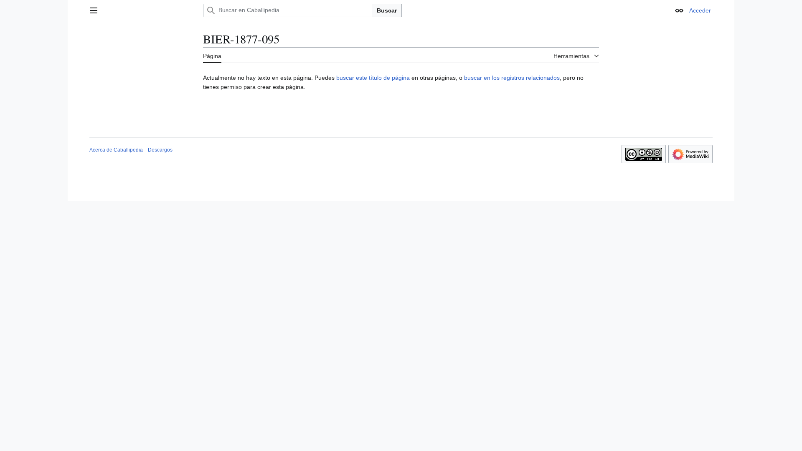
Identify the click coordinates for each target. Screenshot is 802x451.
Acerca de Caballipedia (116, 150)
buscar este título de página (373, 77)
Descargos (160, 150)
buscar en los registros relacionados (512, 77)
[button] (93, 10)
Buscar (387, 10)
